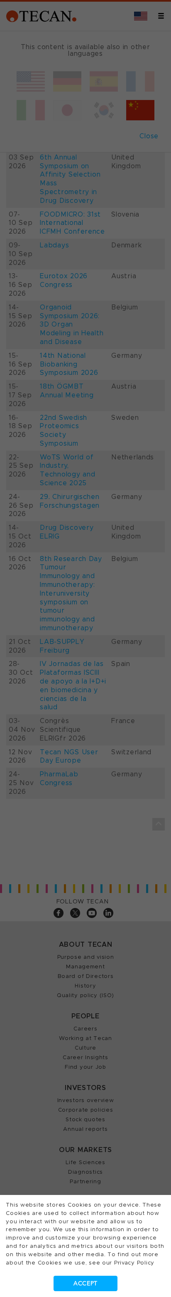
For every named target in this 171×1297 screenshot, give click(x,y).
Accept (85, 1283)
